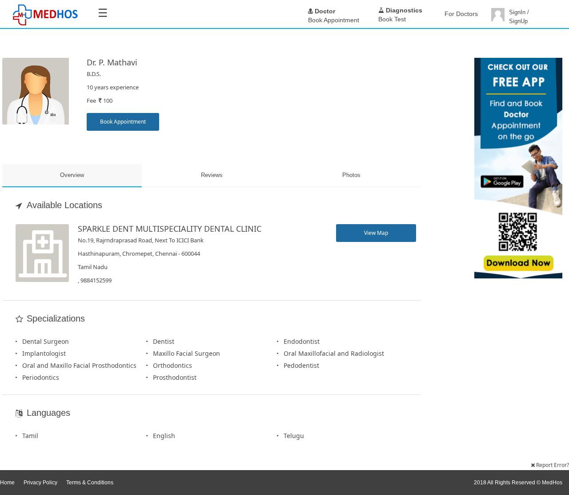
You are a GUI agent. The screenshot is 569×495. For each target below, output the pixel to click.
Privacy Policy (40, 482)
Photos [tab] (351, 175)
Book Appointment (123, 121)
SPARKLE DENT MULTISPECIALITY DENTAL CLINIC (169, 228)
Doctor (324, 11)
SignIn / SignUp (519, 16)
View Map (376, 233)
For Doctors (461, 13)
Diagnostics (403, 10)
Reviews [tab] (212, 175)
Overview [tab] (72, 175)
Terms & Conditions (89, 482)
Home (7, 482)
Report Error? (552, 465)
